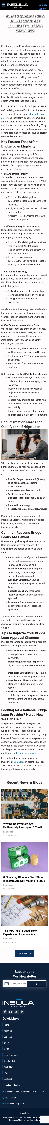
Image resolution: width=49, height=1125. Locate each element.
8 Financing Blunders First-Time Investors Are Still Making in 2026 (24, 879)
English (43, 5)
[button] (3, 5)
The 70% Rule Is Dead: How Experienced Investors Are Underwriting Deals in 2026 (20, 932)
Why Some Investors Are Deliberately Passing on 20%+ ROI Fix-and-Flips (24, 825)
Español (43, 8)
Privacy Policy (24, 1113)
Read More (8, 832)
